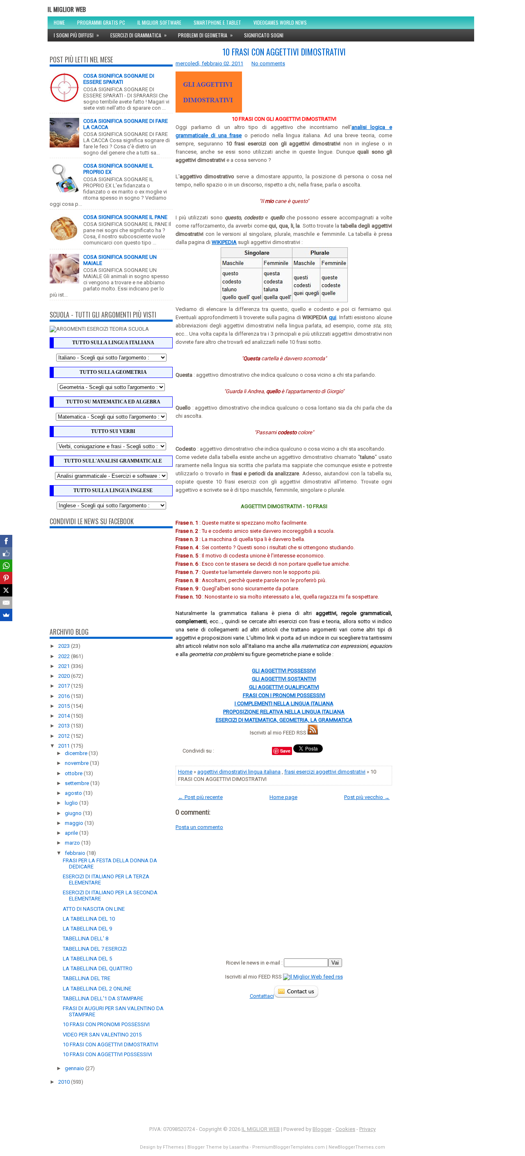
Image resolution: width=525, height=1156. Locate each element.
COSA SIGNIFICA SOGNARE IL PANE (125, 217)
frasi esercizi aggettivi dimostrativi (324, 772)
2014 (64, 716)
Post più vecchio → (367, 797)
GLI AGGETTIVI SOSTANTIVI (284, 679)
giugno (74, 813)
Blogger (322, 1129)
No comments (268, 63)
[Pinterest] (6, 578)
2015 (64, 706)
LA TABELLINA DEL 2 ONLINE (97, 989)
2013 (64, 726)
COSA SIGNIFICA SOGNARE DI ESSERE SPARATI (118, 79)
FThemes (173, 1147)
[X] (6, 590)
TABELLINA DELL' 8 (85, 938)
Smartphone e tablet (217, 22)
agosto (74, 793)
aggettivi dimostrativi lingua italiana (239, 772)
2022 (64, 656)
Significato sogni (263, 35)
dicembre (77, 753)
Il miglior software (159, 22)
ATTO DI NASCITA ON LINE (94, 909)
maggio (74, 823)
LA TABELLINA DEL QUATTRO (97, 968)
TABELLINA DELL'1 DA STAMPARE (103, 998)
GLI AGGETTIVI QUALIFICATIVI (284, 687)
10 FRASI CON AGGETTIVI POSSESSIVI (107, 1054)
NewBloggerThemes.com (357, 1147)
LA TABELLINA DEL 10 (89, 919)
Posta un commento (199, 827)
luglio (72, 803)
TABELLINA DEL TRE (86, 978)
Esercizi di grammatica (138, 35)
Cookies (345, 1129)
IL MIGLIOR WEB (67, 9)
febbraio (76, 853)
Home (59, 22)
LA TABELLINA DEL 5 (87, 959)
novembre (77, 763)
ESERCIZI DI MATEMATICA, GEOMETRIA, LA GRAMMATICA (284, 720)
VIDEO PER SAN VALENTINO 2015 (102, 1035)
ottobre (74, 773)
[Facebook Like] (6, 553)
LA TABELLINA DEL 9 (87, 929)
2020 (64, 676)
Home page (283, 797)
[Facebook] (6, 541)
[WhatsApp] (6, 566)
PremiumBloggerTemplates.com (288, 1147)
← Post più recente (200, 797)
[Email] (6, 602)
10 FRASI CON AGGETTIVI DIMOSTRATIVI (110, 1044)
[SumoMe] (6, 615)
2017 (64, 686)
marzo (73, 843)
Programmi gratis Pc (101, 22)
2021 (64, 666)
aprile (72, 833)
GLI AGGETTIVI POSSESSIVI (284, 671)
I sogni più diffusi (76, 35)
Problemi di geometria (205, 35)
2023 (64, 646)
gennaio (75, 1068)
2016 (64, 696)
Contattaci (262, 996)
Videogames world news (280, 22)
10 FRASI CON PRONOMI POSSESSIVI (106, 1024)
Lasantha (239, 1147)
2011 (64, 746)
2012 (64, 736)
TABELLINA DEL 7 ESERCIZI (95, 949)
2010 (64, 1082)
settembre (77, 783)
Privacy (367, 1129)
